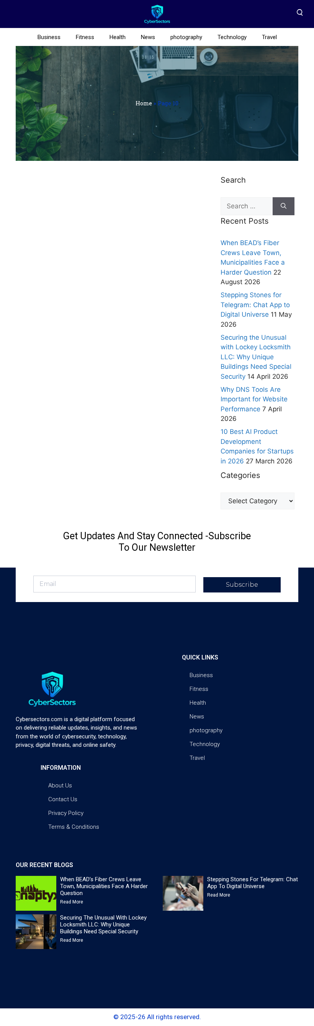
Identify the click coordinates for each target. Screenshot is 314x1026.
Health (118, 37)
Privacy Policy (65, 813)
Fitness (85, 37)
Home (144, 103)
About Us (60, 785)
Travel (269, 37)
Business (49, 37)
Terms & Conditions (73, 826)
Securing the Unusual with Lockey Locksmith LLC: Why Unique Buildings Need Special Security (256, 357)
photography (186, 37)
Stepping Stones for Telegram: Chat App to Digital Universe (255, 304)
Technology (232, 37)
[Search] (283, 206)
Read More (71, 902)
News (148, 37)
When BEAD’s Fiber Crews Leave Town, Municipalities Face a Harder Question (104, 886)
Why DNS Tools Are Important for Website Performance (254, 399)
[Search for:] (247, 206)
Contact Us (62, 799)
